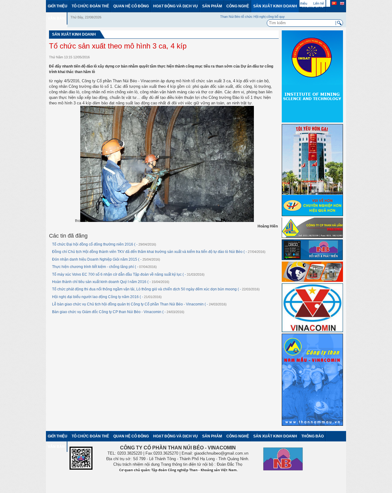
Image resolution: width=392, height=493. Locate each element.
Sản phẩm (212, 6)
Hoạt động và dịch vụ (175, 6)
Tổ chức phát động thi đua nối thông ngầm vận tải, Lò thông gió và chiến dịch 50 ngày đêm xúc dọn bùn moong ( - (156, 289)
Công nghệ (237, 6)
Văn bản (56, 18)
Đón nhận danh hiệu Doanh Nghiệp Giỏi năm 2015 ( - (106, 259)
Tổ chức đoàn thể (90, 6)
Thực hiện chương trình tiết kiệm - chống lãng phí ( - (104, 267)
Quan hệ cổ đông (131, 6)
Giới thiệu (57, 6)
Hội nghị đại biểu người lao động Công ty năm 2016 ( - (107, 297)
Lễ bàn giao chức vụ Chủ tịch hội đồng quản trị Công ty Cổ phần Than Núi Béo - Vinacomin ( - (139, 304)
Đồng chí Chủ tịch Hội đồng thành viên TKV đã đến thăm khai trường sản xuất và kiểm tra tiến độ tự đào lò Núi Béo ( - (159, 252)
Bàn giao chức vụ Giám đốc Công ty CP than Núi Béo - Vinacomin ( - (118, 312)
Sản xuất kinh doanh (275, 6)
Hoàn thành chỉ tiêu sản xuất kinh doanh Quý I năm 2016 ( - (110, 282)
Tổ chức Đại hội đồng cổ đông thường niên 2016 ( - (104, 244)
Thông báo (312, 6)
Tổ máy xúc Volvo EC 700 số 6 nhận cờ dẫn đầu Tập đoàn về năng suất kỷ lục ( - (128, 274)
